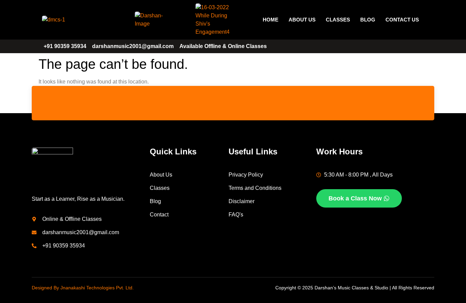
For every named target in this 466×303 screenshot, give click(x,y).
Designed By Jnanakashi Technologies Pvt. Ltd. (83, 287)
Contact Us (402, 19)
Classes (338, 19)
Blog (367, 19)
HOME (270, 19)
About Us (302, 19)
